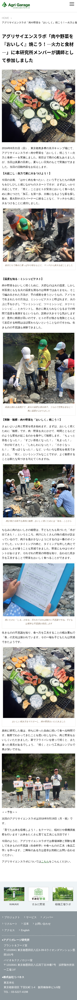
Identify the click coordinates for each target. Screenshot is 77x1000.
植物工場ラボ (63, 904)
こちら (45, 861)
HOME (5, 18)
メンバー (48, 917)
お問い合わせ (43, 923)
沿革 (26, 923)
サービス (31, 917)
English (25, 930)
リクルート (10, 923)
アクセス (9, 930)
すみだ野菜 (38, 904)
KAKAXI (14, 904)
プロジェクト (12, 917)
